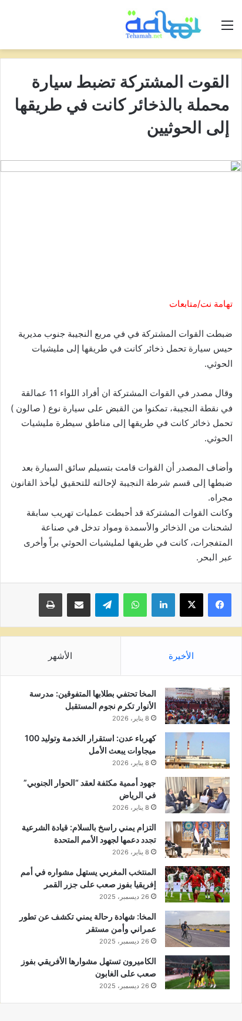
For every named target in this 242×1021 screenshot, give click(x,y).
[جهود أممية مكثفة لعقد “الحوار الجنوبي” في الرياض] (197, 795)
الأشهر (60, 655)
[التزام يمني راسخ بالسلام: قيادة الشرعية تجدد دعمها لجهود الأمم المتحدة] (197, 839)
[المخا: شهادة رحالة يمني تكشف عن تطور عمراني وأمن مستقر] (197, 929)
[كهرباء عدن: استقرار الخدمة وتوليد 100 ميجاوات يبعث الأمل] (197, 750)
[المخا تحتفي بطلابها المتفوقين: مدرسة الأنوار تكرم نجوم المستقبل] (197, 706)
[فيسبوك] (219, 605)
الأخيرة (181, 655)
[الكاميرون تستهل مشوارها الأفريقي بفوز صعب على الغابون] (197, 972)
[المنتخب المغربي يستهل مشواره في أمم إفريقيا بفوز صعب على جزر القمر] (197, 884)
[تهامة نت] (166, 24)
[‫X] (191, 605)
